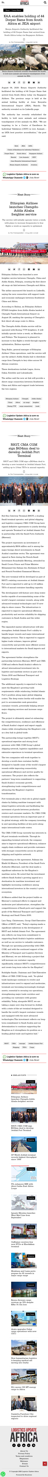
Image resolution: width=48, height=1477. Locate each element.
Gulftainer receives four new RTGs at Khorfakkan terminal (22, 1244)
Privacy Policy (24, 1453)
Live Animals (24, 157)
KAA (16, 146)
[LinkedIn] (9, 82)
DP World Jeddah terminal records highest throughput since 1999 (24, 1157)
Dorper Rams (9, 153)
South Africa (21, 153)
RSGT (6, 1043)
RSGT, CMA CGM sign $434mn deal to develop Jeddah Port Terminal (24, 450)
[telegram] (29, 82)
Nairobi (13, 157)
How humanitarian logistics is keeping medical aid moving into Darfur (24, 1360)
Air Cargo (30, 1082)
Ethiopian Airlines (12, 399)
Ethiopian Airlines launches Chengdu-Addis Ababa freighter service (24, 208)
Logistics (31, 1343)
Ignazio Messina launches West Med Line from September (23, 1215)
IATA (30, 146)
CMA (14, 1043)
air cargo (26, 402)
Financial (30, 1285)
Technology (30, 1399)
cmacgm (22, 1043)
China (10, 402)
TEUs (24, 1047)
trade (37, 406)
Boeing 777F (12, 406)
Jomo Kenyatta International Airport (23, 161)
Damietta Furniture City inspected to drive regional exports (24, 1416)
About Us (24, 1451)
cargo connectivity (25, 406)
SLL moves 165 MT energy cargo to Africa (23, 1388)
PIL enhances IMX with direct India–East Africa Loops (22, 1186)
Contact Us (24, 1466)
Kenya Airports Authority (19, 165)
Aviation (34, 165)
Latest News (16, 10)
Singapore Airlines (35, 153)
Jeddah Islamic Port (35, 1043)
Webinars (24, 1461)
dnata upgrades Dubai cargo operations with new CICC (24, 1331)
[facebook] (19, 82)
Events (24, 1464)
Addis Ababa (36, 399)
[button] (24, 39)
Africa (18, 402)
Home (8, 10)
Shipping (16, 1047)
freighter (36, 402)
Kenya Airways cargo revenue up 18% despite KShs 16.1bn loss (22, 1302)
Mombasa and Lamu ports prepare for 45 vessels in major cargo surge (23, 1273)
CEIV (34, 157)
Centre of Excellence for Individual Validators (23, 150)
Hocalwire (28, 1475)
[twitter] (14, 82)
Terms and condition (24, 1456)
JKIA (23, 146)
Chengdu (25, 399)
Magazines (24, 1458)
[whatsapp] (24, 82)
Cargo (32, 1047)
